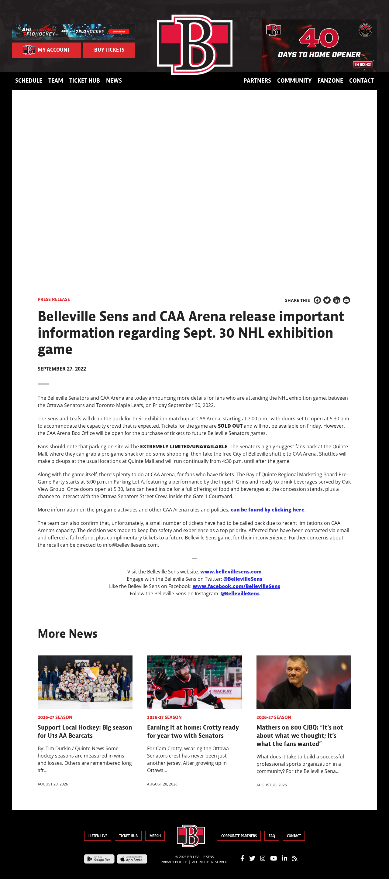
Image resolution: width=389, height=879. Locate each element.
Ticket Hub (84, 80)
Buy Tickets (109, 49)
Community (294, 80)
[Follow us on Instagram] (263, 858)
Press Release (54, 299)
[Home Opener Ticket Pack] (319, 45)
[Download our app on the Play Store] (99, 858)
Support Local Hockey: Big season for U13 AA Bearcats (85, 731)
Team (55, 80)
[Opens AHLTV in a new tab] (73, 31)
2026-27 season (55, 717)
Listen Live (97, 835)
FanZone (330, 80)
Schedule (28, 80)
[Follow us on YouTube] (273, 858)
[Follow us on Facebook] (242, 858)
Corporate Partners (239, 835)
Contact (361, 80)
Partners (257, 80)
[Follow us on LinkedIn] (284, 858)
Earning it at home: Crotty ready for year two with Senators (193, 731)
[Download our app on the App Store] (132, 858)
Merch (155, 835)
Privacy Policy (174, 862)
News (114, 80)
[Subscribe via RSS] (295, 858)
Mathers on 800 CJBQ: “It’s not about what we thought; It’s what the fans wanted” (299, 735)
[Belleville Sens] (194, 45)
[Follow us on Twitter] (252, 858)
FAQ (272, 835)
